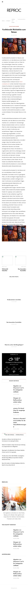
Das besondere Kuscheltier (14, 322)
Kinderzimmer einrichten (14, 299)
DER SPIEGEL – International (16, 434)
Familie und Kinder (14, 26)
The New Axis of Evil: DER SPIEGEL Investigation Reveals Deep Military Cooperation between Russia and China (13, 457)
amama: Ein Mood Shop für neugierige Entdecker (19, 410)
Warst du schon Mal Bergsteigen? (14, 344)
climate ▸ (14, 374)
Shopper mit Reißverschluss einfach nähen (17, 400)
